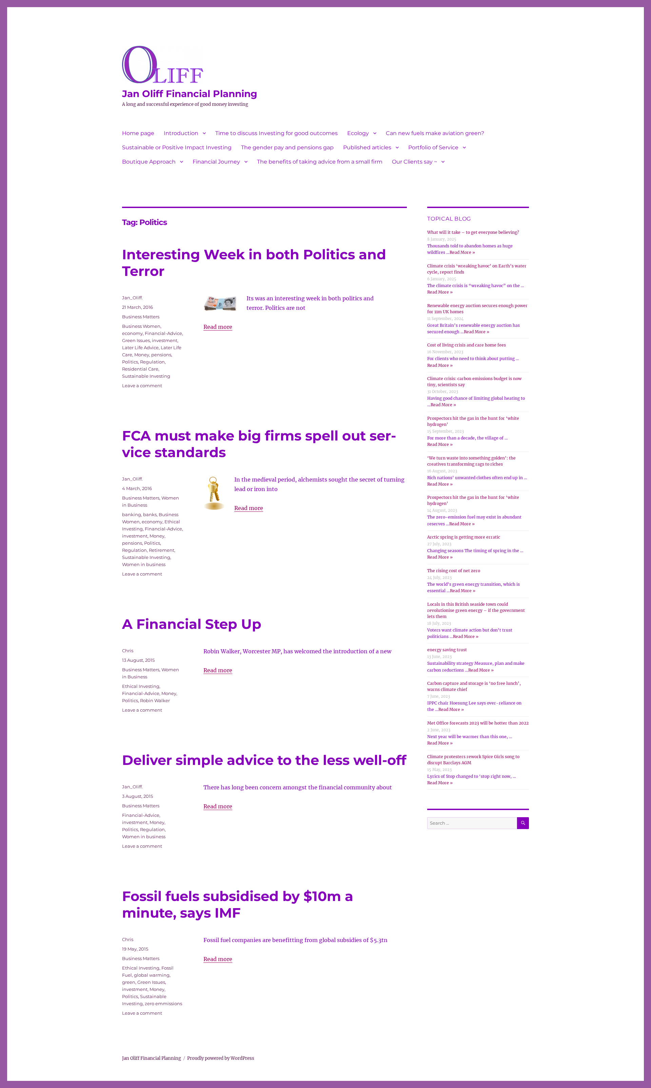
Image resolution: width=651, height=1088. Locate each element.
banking (131, 514)
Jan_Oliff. (132, 297)
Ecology (358, 133)
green (128, 982)
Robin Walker (155, 700)
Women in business (143, 564)
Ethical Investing (140, 686)
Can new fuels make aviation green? (435, 133)
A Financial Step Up (191, 624)
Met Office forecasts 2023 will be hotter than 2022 (478, 723)
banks (150, 514)
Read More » (462, 252)
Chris (127, 650)
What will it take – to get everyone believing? (473, 232)
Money (141, 354)
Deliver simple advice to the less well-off (264, 760)
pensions (161, 354)
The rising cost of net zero (453, 570)
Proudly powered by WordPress (220, 1058)
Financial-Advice (163, 333)
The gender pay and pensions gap (287, 147)
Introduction (181, 133)
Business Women (141, 326)
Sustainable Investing (146, 376)
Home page (138, 133)
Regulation (152, 361)
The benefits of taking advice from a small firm (319, 161)
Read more (217, 326)
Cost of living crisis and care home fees (466, 345)
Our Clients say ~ (414, 161)
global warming (152, 975)
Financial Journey (216, 161)
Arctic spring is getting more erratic (463, 537)
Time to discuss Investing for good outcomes (276, 133)
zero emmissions (163, 1003)
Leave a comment (142, 385)
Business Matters (140, 316)
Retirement (161, 550)
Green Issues (136, 340)
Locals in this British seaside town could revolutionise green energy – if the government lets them (476, 610)
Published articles (367, 147)
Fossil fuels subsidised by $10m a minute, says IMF (237, 904)
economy (132, 333)
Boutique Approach (149, 161)
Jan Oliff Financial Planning (189, 93)
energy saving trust (447, 649)
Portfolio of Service (433, 147)
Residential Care (140, 369)
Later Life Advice (140, 347)
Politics (130, 361)
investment (164, 340)
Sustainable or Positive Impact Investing (177, 147)
